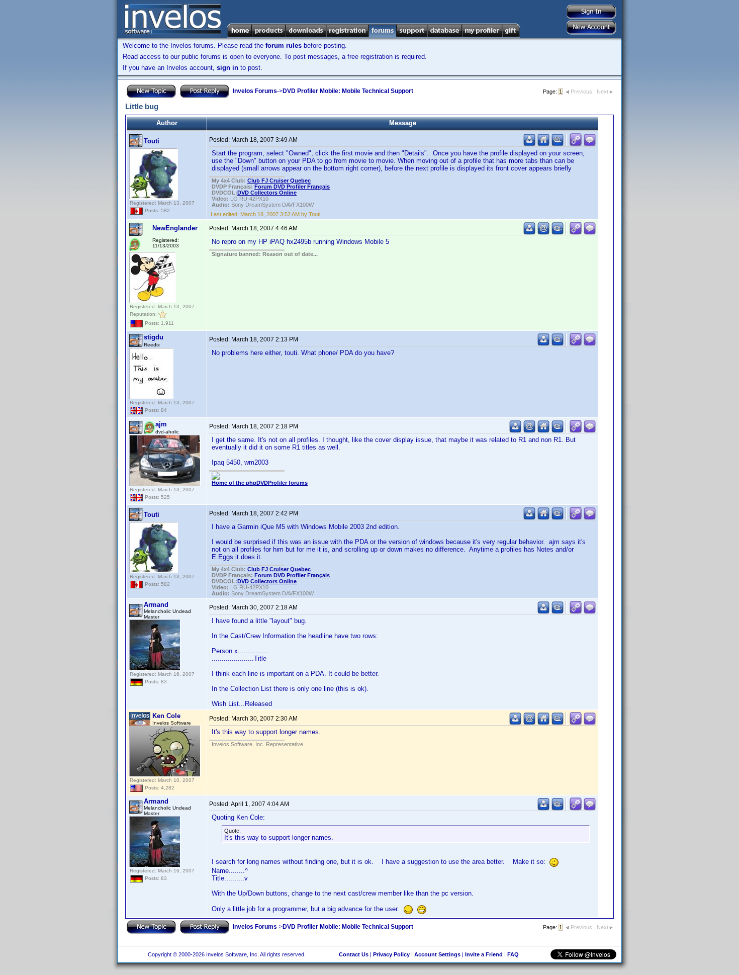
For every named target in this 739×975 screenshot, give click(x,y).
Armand (156, 604)
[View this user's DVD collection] (557, 144)
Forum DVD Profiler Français (292, 187)
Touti (151, 141)
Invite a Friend (484, 954)
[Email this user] (543, 232)
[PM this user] (529, 144)
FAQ (513, 954)
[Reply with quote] (589, 144)
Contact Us (353, 954)
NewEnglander (175, 228)
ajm (161, 424)
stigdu (153, 337)
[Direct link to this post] (575, 144)
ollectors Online (267, 193)
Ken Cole (166, 716)
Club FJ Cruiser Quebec (279, 181)
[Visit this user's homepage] (543, 144)
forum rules (283, 45)
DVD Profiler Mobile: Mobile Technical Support (348, 91)
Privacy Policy (391, 954)
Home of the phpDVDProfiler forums (260, 483)
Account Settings (437, 954)
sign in (227, 67)
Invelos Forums (255, 91)
